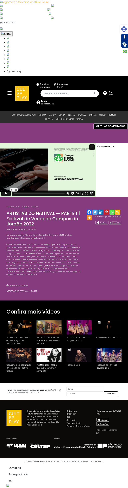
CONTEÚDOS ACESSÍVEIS (24, 114)
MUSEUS (82, 114)
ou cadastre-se (47, 102)
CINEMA (92, 114)
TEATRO (72, 114)
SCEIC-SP (71, 414)
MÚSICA (42, 114)
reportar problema (18, 285)
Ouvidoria (71, 420)
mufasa (99, 461)
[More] (89, 217)
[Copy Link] (117, 212)
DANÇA (52, 114)
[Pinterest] (106, 212)
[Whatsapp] (112, 212)
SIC (68, 417)
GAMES (79, 118)
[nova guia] (14, 29)
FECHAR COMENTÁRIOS (112, 126)
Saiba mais (37, 424)
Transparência (73, 423)
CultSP (62, 85)
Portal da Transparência (78, 426)
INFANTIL (49, 118)
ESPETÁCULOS (13, 206)
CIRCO (102, 114)
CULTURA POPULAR (65, 118)
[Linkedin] (100, 212)
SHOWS (35, 206)
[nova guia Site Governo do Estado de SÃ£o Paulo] (24, 2)
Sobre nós (71, 411)
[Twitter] (95, 212)
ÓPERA (62, 114)
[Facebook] (89, 212)
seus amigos (45, 85)
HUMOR (112, 114)
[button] (124, 29)
